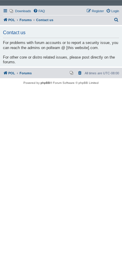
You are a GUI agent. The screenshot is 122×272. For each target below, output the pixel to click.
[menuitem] (20, 11)
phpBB (45, 82)
